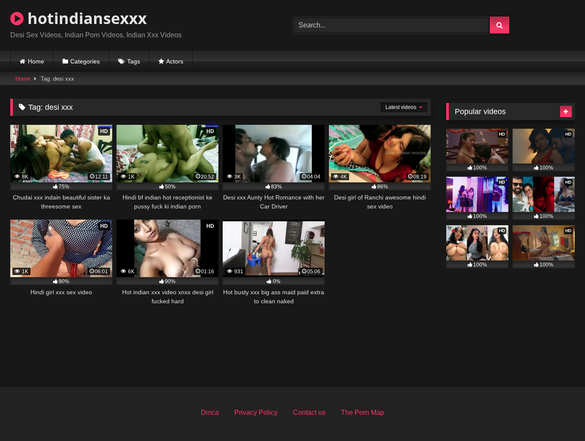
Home (36, 61)
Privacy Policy (256, 412)
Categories (85, 61)
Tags (133, 61)
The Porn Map (362, 412)
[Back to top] (558, 415)
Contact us (309, 412)
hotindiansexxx (85, 18)
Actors (174, 61)
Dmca (210, 412)
